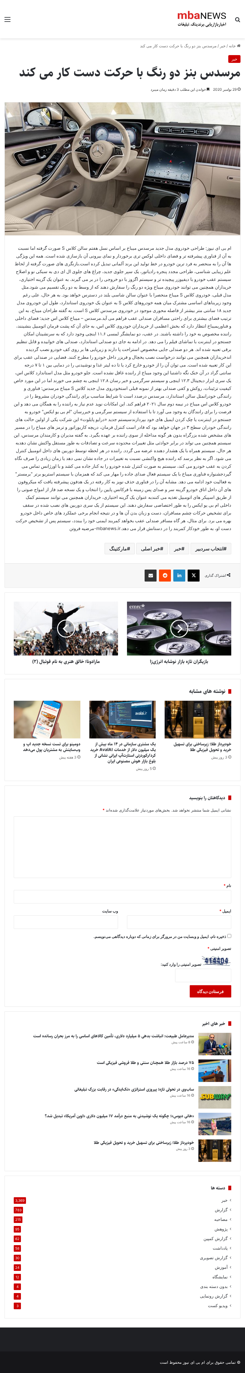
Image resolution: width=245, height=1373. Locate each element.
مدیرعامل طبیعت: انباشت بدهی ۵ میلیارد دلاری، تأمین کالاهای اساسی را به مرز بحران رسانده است (113, 1036)
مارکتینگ (118, 549)
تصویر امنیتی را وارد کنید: (181, 964)
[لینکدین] (179, 576)
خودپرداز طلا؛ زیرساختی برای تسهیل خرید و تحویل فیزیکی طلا (202, 747)
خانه (233, 45)
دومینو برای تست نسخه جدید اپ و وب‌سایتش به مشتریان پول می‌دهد (51, 747)
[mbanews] (202, 19)
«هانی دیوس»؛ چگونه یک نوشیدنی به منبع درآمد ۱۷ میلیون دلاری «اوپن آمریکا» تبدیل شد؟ (119, 1116)
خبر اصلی (150, 549)
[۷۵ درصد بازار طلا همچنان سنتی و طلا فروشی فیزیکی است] (214, 1070)
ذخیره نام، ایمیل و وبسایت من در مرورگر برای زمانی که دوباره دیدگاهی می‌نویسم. (160, 936)
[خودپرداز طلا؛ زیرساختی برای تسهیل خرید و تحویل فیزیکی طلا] (198, 719)
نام (227, 885)
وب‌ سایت (110, 911)
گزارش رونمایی (214, 1296)
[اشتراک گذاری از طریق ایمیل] (151, 576)
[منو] (7, 21)
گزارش (221, 1209)
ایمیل (225, 911)
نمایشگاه (220, 1276)
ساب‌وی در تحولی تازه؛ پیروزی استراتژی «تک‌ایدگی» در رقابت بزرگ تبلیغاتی (134, 1089)
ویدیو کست (218, 1305)
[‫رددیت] (165, 576)
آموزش (221, 1267)
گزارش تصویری (214, 1257)
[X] (194, 576)
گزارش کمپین (215, 1238)
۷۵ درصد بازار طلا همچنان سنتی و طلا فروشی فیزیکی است (145, 1062)
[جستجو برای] (238, 21)
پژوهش (221, 1229)
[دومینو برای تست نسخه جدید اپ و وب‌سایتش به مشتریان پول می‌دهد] (47, 719)
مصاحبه (221, 1219)
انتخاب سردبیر (209, 549)
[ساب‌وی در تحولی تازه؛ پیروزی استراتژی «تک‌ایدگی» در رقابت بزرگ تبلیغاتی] (214, 1097)
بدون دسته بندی (214, 1286)
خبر (223, 45)
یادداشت (220, 1248)
